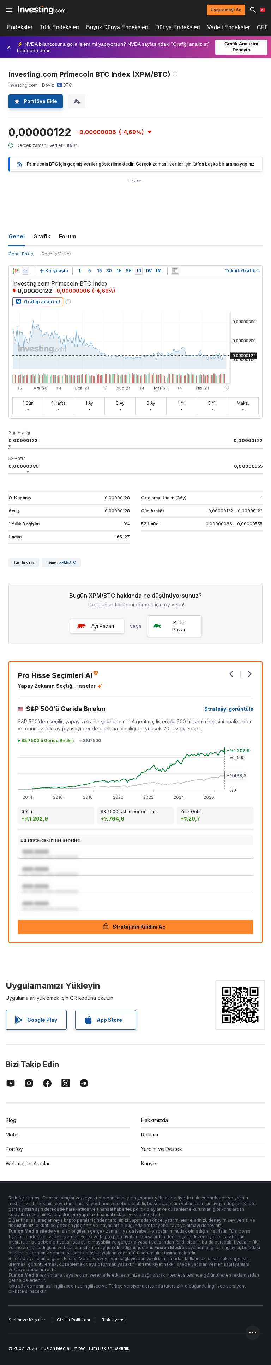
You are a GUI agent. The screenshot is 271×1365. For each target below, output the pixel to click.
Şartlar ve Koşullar (26, 1319)
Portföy (14, 1149)
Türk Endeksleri (59, 27)
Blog (11, 1120)
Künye (148, 1163)
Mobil (12, 1135)
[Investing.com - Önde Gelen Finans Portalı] (41, 10)
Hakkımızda (154, 1120)
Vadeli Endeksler (228, 27)
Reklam (149, 1135)
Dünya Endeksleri (177, 27)
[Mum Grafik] (15, 271)
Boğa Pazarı (179, 625)
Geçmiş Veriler (56, 253)
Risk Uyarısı (114, 1319)
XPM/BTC (67, 562)
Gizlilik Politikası (73, 1319)
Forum (67, 236)
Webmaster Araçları (28, 1163)
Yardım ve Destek (161, 1149)
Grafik (41, 236)
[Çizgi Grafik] (25, 271)
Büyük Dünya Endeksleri (117, 27)
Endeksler (19, 27)
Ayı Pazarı (102, 626)
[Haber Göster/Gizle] (175, 271)
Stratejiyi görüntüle (228, 709)
